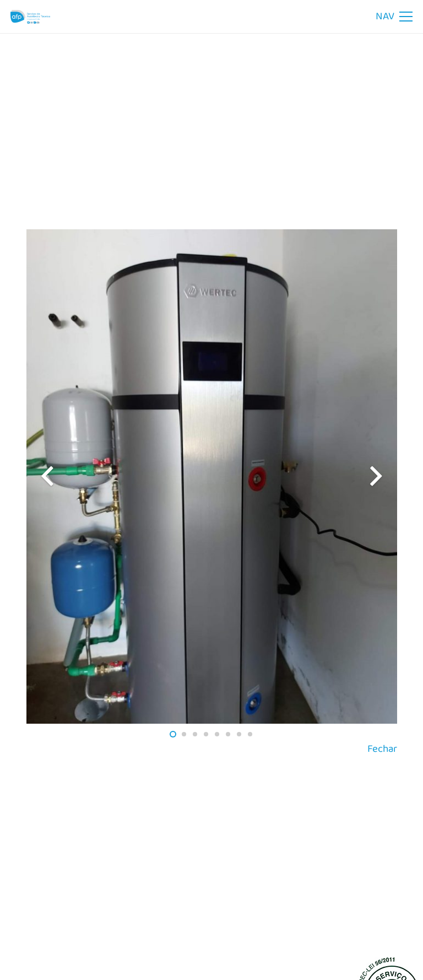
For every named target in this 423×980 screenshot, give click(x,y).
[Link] (30, 17)
